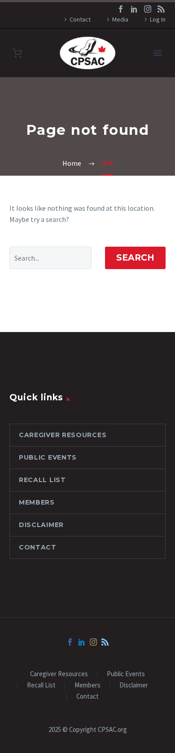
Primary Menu (157, 53)
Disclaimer (41, 525)
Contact (80, 19)
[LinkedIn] (134, 9)
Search (135, 257)
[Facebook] (120, 9)
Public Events (48, 457)
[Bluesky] (161, 9)
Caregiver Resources (62, 435)
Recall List (42, 480)
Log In (158, 19)
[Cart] (17, 53)
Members (37, 502)
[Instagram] (147, 9)
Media (120, 19)
